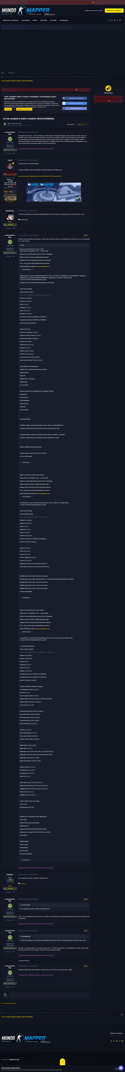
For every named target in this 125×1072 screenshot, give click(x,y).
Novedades (64, 20)
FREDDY (10, 875)
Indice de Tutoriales (10, 20)
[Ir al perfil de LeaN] (10, 166)
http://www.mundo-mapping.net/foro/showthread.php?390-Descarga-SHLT (40, 176)
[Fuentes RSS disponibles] (122, 1015)
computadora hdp (10, 133)
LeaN (10, 160)
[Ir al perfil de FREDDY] (10, 880)
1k (12, 177)
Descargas (26, 20)
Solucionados (27, 125)
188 (12, 228)
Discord (54, 20)
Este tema (26, 72)
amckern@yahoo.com (43, 266)
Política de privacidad (17, 1057)
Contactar (30, 1057)
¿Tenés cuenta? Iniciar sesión (94, 10)
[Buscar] (2, 73)
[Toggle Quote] (20, 245)
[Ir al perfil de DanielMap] (10, 216)
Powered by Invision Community (112, 1058)
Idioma (4, 1057)
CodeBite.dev (14, 1059)
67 (12, 153)
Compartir (71, 124)
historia (43, 20)
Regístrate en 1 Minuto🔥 (114, 10)
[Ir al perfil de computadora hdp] (5, 124)
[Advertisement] (62, 48)
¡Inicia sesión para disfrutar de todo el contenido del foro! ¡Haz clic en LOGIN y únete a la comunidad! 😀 (61, 2)
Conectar (8, 109)
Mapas (35, 20)
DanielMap (10, 211)
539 (12, 892)
